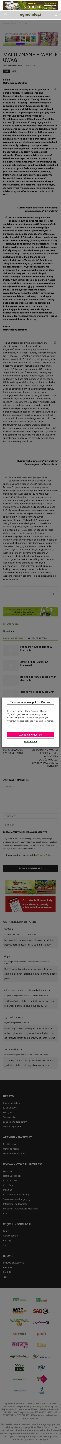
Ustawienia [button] (30, 741)
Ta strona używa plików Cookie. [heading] (30, 702)
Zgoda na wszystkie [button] (30, 734)
